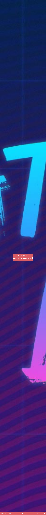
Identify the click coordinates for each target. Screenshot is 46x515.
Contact (10, 513)
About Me (6, 513)
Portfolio (2, 513)
